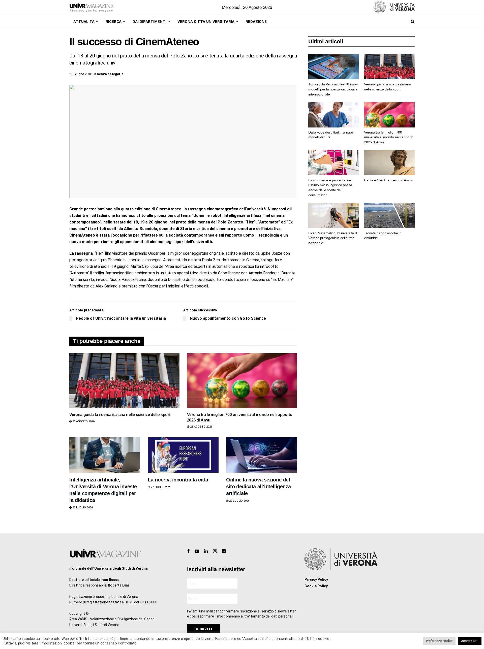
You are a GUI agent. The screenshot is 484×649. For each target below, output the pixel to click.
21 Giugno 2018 (80, 74)
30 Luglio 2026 (82, 507)
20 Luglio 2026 (239, 500)
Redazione (256, 21)
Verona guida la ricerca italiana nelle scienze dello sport (119, 414)
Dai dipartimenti (149, 21)
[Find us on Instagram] (215, 551)
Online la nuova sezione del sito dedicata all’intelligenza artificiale (258, 486)
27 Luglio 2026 (160, 487)
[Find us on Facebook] (188, 551)
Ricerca (114, 21)
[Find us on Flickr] (224, 551)
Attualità (84, 21)
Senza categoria (110, 74)
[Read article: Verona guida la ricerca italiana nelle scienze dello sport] (124, 380)
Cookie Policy (316, 586)
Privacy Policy (316, 579)
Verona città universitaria (205, 21)
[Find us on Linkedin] (206, 551)
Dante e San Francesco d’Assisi (388, 180)
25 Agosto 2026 (83, 421)
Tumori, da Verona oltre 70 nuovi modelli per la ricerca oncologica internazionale (333, 89)
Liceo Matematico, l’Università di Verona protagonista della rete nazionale (332, 238)
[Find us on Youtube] (197, 551)
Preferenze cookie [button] (439, 641)
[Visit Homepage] (91, 8)
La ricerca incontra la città (178, 479)
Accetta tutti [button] (469, 641)
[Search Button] (413, 21)
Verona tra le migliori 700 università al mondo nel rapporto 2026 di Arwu (388, 137)
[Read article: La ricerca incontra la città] (183, 455)
